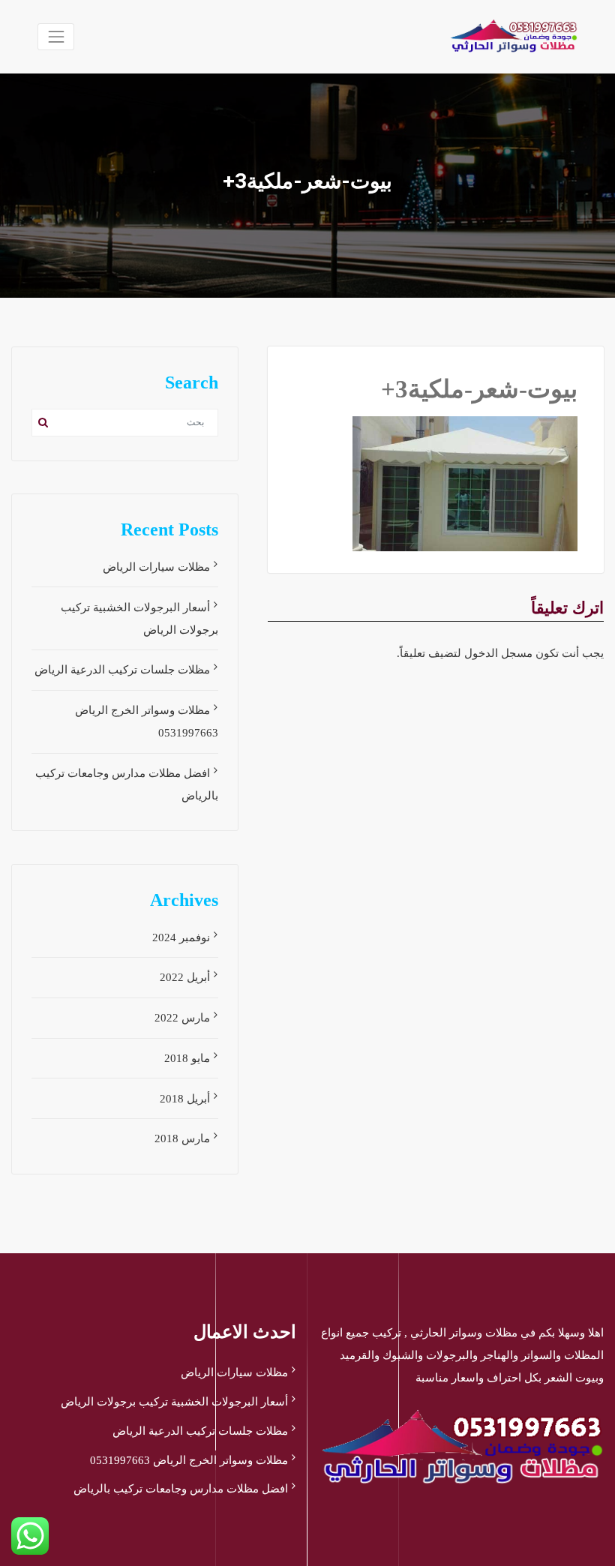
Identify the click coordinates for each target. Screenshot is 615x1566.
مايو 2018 (187, 1058)
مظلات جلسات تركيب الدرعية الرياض (122, 670)
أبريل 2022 (185, 977)
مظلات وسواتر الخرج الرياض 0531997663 (189, 1460)
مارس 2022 (182, 1018)
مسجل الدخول (498, 653)
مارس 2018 (182, 1138)
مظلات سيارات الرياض (156, 567)
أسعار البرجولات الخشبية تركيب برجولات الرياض (174, 1402)
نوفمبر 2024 (181, 938)
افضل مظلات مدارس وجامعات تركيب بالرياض (181, 1489)
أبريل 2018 (185, 1099)
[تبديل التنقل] (56, 36)
